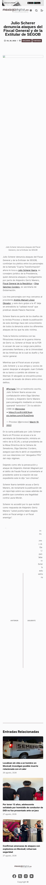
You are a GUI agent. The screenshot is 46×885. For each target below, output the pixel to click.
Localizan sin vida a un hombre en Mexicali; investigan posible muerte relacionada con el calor (20, 766)
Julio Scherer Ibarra (27, 270)
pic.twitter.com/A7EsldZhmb (20, 415)
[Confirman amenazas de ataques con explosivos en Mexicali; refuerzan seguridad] (23, 830)
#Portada (10, 389)
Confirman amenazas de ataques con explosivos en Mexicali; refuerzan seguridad (21, 849)
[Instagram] (26, 876)
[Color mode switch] (31, 10)
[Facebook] (14, 876)
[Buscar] (36, 10)
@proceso (20, 409)
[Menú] (42, 10)
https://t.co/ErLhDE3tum (20, 412)
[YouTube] (31, 876)
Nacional (27, 41)
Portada (37, 41)
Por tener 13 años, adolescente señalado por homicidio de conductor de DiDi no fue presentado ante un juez (23, 807)
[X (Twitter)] (20, 876)
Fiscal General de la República (17, 283)
